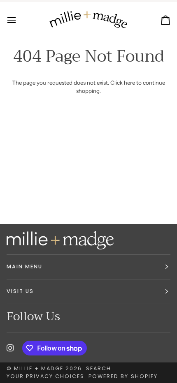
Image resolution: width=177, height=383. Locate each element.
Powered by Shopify (122, 376)
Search (98, 368)
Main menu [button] (24, 266)
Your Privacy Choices (45, 376)
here (129, 82)
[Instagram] (10, 348)
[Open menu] (19, 20)
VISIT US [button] (20, 291)
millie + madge (38, 368)
